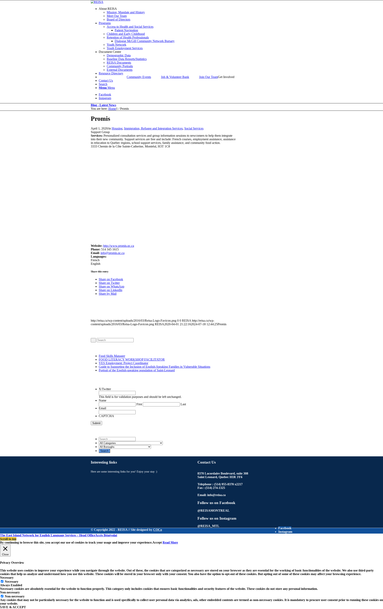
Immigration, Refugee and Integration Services (153, 128)
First (139, 404)
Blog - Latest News (103, 105)
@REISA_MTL (208, 526)
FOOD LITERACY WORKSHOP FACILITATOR (132, 359)
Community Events (139, 77)
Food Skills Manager (112, 356)
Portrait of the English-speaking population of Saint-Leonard (137, 370)
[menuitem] (195, 14)
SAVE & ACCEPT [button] (13, 607)
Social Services (193, 128)
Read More (170, 542)
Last (183, 404)
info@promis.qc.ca (112, 253)
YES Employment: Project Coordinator (123, 363)
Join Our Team (208, 77)
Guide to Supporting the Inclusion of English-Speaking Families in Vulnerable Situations (154, 366)
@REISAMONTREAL (213, 510)
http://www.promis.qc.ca (118, 245)
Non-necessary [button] (10, 592)
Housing (117, 128)
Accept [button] (157, 542)
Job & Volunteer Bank (175, 77)
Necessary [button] (7, 577)
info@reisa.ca (216, 495)
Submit (96, 423)
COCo (157, 529)
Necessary (11, 581)
